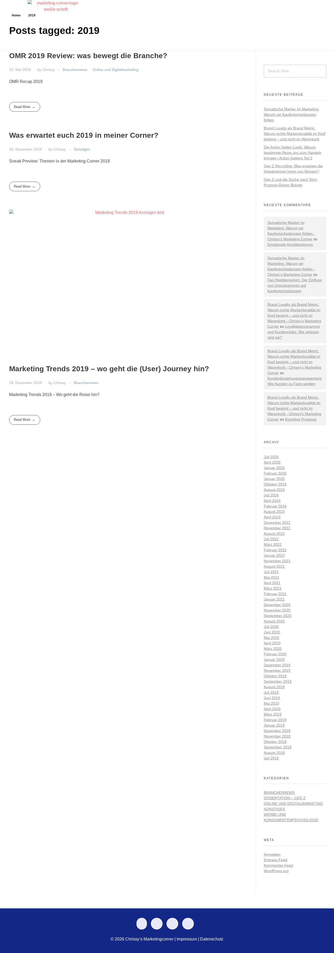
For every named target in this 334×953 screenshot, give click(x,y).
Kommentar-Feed (278, 865)
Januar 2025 (274, 479)
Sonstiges (82, 149)
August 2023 (274, 512)
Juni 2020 (272, 632)
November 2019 (277, 670)
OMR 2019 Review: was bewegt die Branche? (88, 56)
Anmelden (272, 854)
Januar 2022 (274, 555)
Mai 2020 (271, 638)
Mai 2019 (271, 703)
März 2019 (273, 714)
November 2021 (277, 561)
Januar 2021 (274, 599)
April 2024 (272, 501)
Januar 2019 (274, 725)
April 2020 (272, 643)
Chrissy (49, 70)
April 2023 (272, 517)
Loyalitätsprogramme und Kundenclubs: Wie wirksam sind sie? (293, 331)
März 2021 (273, 588)
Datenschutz (211, 939)
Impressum (187, 939)
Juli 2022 (271, 539)
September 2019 (277, 681)
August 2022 (274, 533)
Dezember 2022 (277, 522)
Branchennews (75, 70)
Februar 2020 (275, 654)
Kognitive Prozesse (301, 419)
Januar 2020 (274, 659)
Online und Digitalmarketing (115, 70)
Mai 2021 (271, 577)
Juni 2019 (272, 698)
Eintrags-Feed (275, 860)
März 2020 (273, 648)
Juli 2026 (271, 457)
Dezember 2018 (277, 731)
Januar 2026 (274, 468)
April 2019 (272, 709)
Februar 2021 (275, 594)
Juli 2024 (271, 495)
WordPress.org (276, 871)
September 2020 (277, 616)
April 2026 (272, 462)
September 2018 (277, 747)
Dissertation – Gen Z (285, 798)
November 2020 (277, 610)
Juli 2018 (271, 758)
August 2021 (274, 566)
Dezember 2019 (277, 665)
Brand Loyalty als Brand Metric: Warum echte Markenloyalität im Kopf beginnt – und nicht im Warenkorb (294, 133)
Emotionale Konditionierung (290, 244)
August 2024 (274, 490)
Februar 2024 (275, 506)
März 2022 (273, 544)
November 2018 (277, 736)
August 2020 (274, 621)
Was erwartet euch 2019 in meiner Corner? (83, 135)
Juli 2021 (271, 572)
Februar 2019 (275, 720)
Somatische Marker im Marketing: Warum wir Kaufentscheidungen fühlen (291, 114)
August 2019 (274, 687)
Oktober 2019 (275, 676)
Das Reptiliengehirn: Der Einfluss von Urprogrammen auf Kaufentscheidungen (294, 285)
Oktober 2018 (275, 742)
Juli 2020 (271, 627)
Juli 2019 (271, 692)
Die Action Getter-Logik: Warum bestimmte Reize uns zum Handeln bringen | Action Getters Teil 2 (292, 152)
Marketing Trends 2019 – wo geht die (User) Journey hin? (109, 369)
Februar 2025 (275, 473)
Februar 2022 (275, 550)
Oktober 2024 (275, 484)
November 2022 (277, 528)
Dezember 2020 (277, 605)
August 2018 (274, 753)
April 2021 (272, 583)
